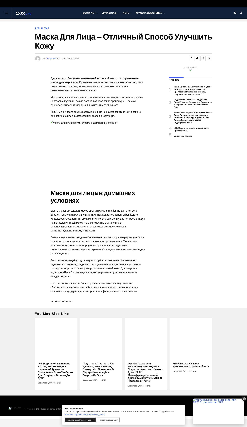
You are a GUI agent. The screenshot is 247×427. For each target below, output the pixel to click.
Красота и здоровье (149, 12)
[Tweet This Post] (197, 58)
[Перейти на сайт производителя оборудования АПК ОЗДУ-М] (218, 411)
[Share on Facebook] (191, 58)
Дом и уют (89, 12)
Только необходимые (108, 420)
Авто (126, 12)
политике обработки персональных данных (85, 414)
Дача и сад (109, 12)
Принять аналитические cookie (80, 420)
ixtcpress (51, 58)
